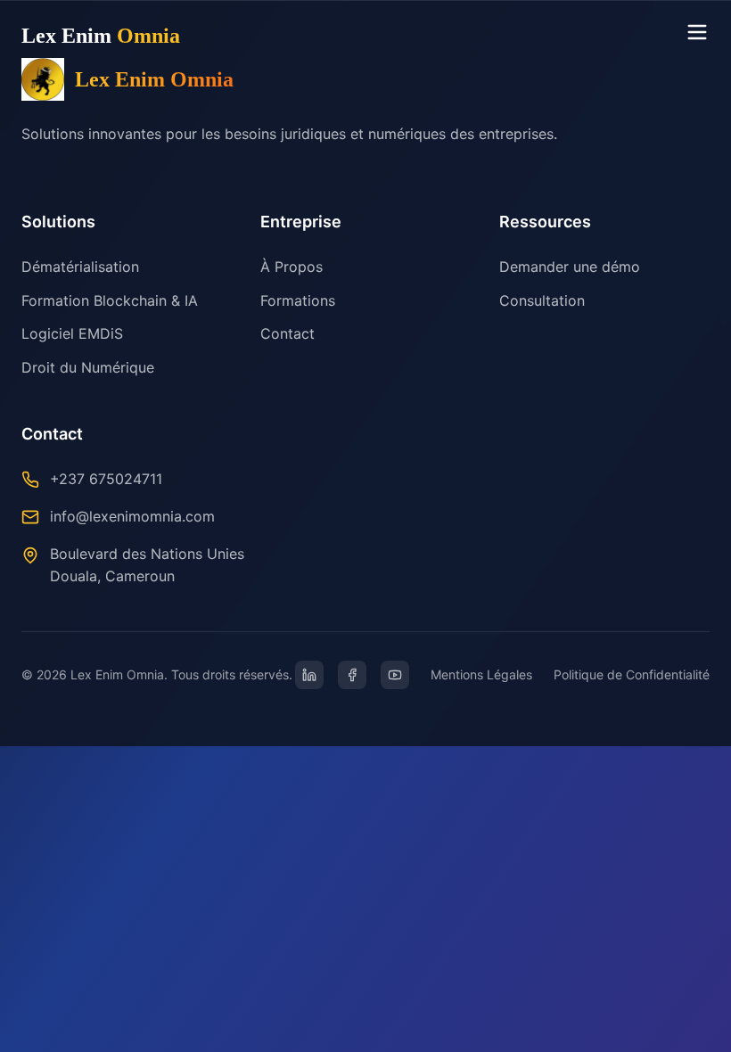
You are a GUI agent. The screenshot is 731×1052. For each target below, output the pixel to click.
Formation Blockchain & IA (109, 300)
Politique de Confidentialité (632, 674)
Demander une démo (569, 266)
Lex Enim (100, 35)
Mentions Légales (481, 674)
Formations (297, 300)
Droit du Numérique (87, 367)
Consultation (542, 300)
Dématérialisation (80, 266)
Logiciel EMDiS (72, 333)
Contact (287, 333)
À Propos (291, 266)
